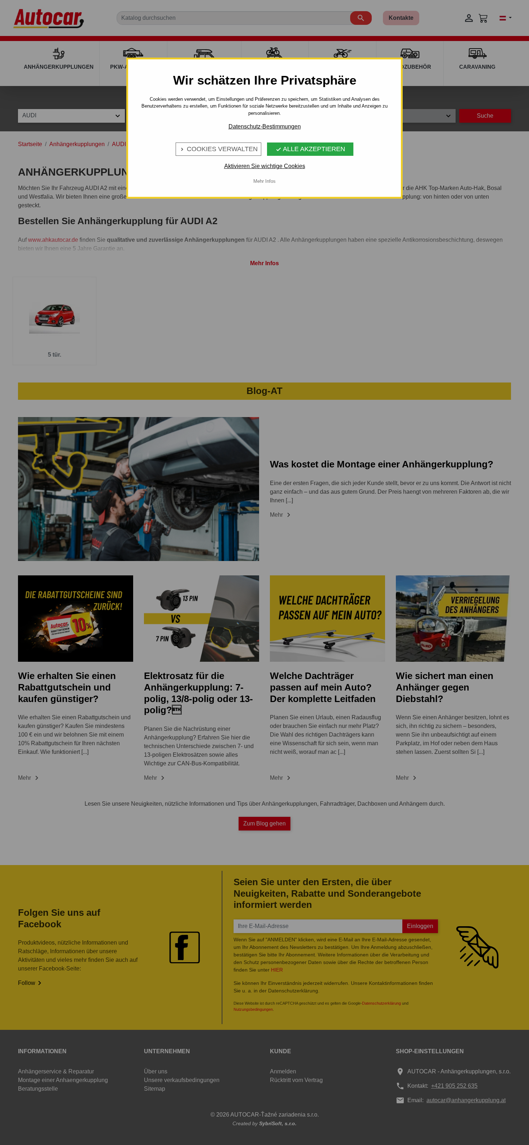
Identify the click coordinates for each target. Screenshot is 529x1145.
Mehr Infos (264, 181)
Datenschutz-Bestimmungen (265, 126)
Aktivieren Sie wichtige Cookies (264, 166)
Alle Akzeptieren (310, 149)
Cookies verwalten (218, 149)
